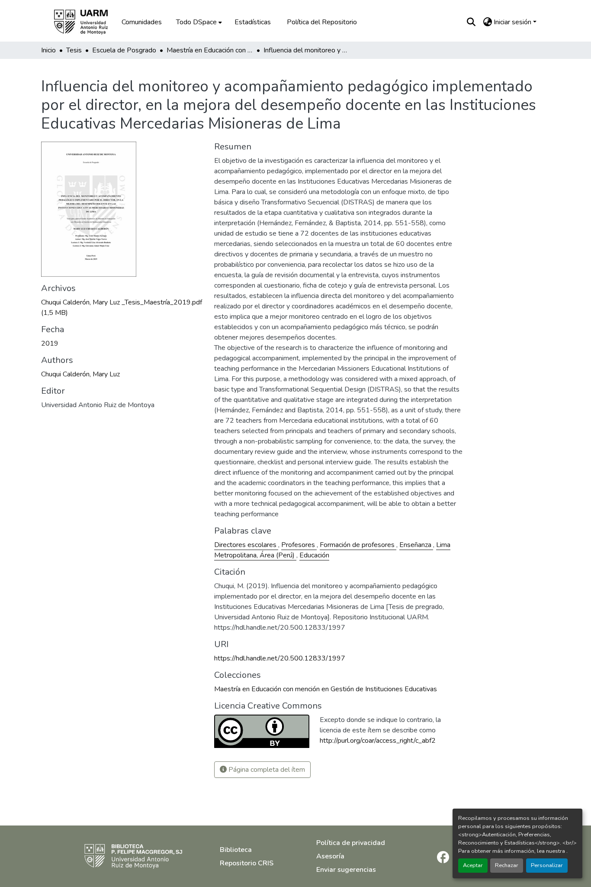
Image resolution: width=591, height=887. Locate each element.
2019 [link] (49, 343)
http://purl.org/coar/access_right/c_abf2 (378, 740)
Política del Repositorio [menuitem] (322, 22)
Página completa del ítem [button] (266, 769)
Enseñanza (416, 545)
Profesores (299, 545)
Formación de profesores (358, 545)
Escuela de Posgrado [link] (124, 50)
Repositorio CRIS (246, 863)
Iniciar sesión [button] (513, 22)
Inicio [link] (48, 50)
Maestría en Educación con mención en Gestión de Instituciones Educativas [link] (210, 50)
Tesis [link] (74, 50)
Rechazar (506, 865)
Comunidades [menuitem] (142, 22)
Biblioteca (236, 850)
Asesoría (330, 856)
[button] (87, 22)
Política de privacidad (350, 843)
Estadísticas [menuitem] (252, 22)
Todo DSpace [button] (196, 22)
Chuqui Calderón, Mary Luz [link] (80, 374)
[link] (122, 307)
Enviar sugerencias (346, 869)
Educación (314, 555)
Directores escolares (246, 545)
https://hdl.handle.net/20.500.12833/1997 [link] (279, 658)
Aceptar (473, 865)
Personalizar (547, 865)
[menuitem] (198, 22)
